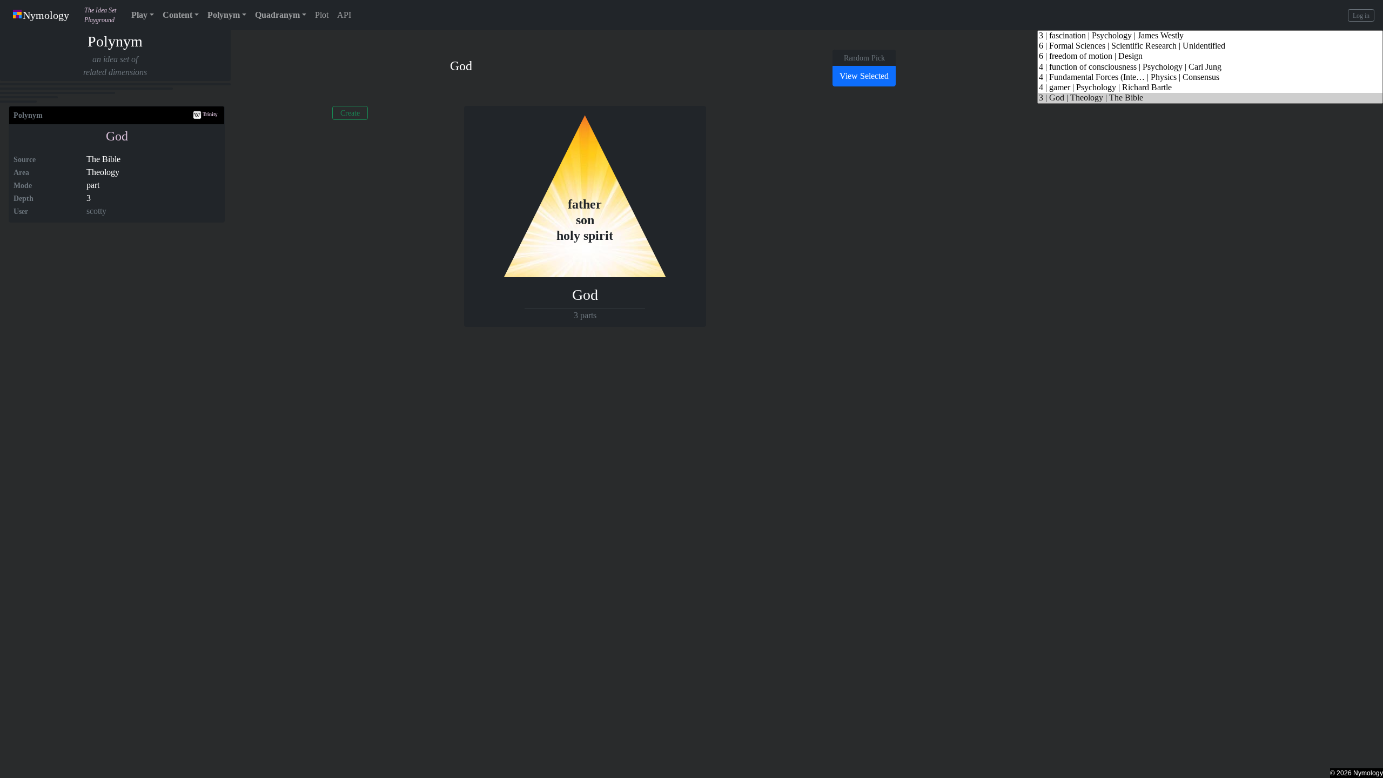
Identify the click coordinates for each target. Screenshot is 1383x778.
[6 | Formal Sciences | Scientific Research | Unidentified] (1210, 46)
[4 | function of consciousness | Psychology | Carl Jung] (1210, 67)
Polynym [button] (223, 14)
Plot (321, 14)
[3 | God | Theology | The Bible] (1210, 98)
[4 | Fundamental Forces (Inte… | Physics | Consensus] (1210, 77)
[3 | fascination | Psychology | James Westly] (1210, 36)
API (344, 14)
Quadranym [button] (277, 14)
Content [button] (177, 14)
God (117, 136)
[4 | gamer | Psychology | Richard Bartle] (1210, 88)
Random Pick (864, 58)
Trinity (210, 114)
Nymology (46, 15)
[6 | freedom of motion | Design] (1210, 56)
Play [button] (139, 14)
